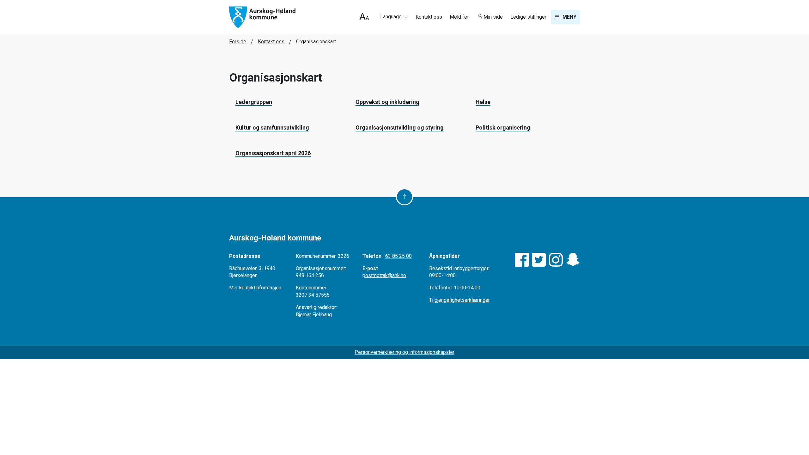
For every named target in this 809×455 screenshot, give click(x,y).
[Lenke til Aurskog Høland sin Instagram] (556, 260)
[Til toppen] (404, 196)
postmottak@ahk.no (384, 275)
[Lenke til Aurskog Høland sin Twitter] (539, 260)
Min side (493, 17)
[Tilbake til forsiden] (262, 17)
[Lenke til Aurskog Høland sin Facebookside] (522, 260)
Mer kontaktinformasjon (255, 288)
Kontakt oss (429, 17)
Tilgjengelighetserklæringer (459, 300)
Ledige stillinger (528, 17)
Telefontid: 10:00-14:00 (454, 288)
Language (391, 17)
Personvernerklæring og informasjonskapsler (404, 352)
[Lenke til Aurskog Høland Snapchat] (573, 260)
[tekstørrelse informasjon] (364, 17)
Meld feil (460, 17)
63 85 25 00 (398, 256)
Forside (237, 42)
